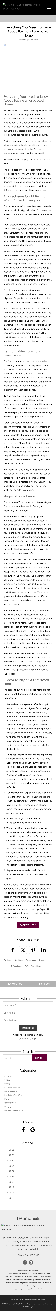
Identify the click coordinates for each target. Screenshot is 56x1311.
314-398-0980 (32, 1255)
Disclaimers (49, 1304)
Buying (7, 1084)
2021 (11, 1176)
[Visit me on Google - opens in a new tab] (32, 1129)
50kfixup (19, 960)
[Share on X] (23, 950)
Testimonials (28, 1218)
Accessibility (29, 1289)
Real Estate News (34, 966)
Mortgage (32, 960)
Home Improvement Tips (13, 1110)
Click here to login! (28, 1038)
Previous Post (14, 983)
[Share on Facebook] (12, 950)
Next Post (44, 983)
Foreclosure (17, 966)
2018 (11, 1192)
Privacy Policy (17, 1289)
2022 (11, 1171)
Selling (7, 1080)
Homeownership (10, 1091)
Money (8, 960)
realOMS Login (28, 1306)
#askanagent (46, 960)
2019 (11, 1187)
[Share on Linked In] (43, 950)
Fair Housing (39, 1289)
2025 (11, 1155)
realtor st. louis (10, 1103)
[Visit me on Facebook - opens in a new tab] (23, 1129)
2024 (11, 1160)
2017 (11, 1197)
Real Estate (9, 1076)
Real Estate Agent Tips (13, 1095)
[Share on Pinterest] (33, 950)
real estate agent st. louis (14, 1087)
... (44, 966)
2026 (11, 1149)
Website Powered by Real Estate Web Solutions (28, 1299)
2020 (11, 1181)
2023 (11, 1165)
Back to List (27, 925)
